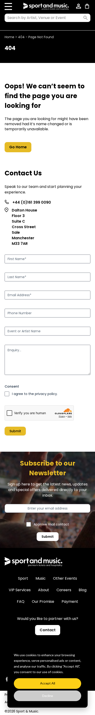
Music (41, 578)
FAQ (20, 601)
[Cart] (87, 6)
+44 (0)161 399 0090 (31, 202)
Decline (47, 696)
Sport (23, 578)
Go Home (18, 147)
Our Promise (43, 601)
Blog (82, 590)
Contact (48, 630)
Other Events (65, 578)
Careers (63, 590)
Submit (15, 431)
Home (9, 37)
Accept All (47, 683)
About (43, 590)
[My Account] (78, 6)
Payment (70, 601)
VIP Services (20, 590)
